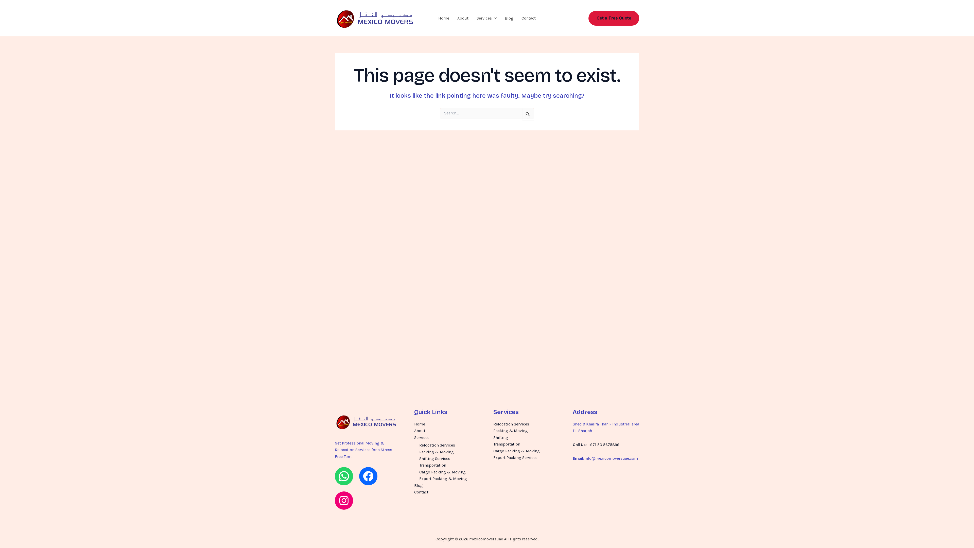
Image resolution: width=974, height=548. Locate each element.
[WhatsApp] (344, 476)
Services (484, 18)
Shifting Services (434, 458)
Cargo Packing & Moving (442, 472)
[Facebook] (368, 476)
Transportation (432, 465)
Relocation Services (437, 445)
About (462, 18)
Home (443, 18)
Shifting (500, 437)
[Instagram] (344, 500)
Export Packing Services (515, 457)
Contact (528, 18)
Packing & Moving (436, 452)
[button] (494, 18)
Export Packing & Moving (443, 478)
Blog (509, 18)
